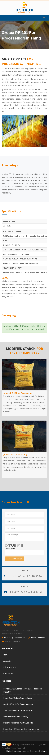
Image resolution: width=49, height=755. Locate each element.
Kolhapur (43, 751)
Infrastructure (9, 667)
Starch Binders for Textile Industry (18, 710)
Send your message (15, 559)
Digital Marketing (13, 751)
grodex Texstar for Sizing (15, 454)
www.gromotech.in (12, 641)
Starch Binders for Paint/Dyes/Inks (18, 723)
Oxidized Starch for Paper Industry (18, 704)
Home (6, 655)
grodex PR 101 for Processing (17, 393)
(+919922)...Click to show (26, 576)
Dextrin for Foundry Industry (15, 716)
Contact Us (8, 673)
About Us (7, 661)
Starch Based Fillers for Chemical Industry (21, 729)
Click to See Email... (38, 637)
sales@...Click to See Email (26, 591)
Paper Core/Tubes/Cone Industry (17, 698)
